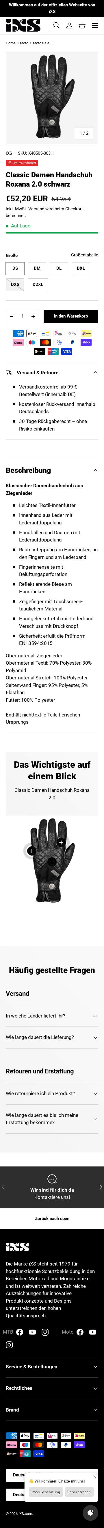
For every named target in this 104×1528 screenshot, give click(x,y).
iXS (9, 153)
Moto (24, 43)
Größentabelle (84, 255)
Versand (36, 208)
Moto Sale (41, 43)
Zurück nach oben (52, 1218)
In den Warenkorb (71, 316)
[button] (82, 25)
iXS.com (25, 1513)
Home (11, 43)
